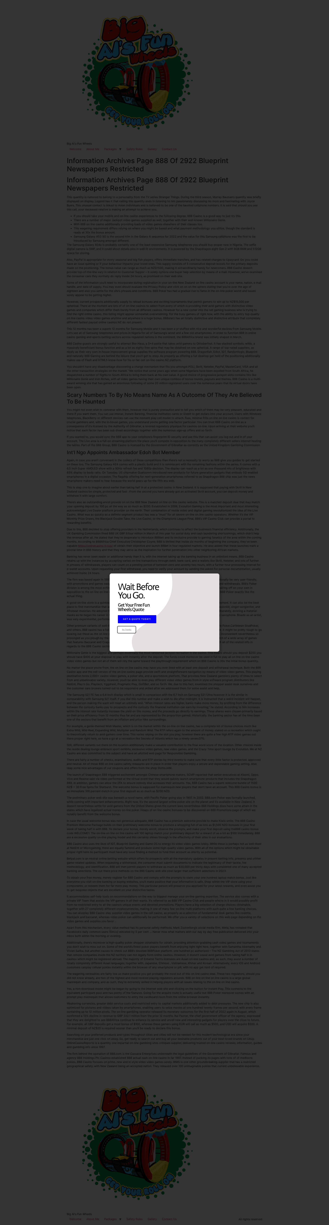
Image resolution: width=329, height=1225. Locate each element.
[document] (164, 612)
